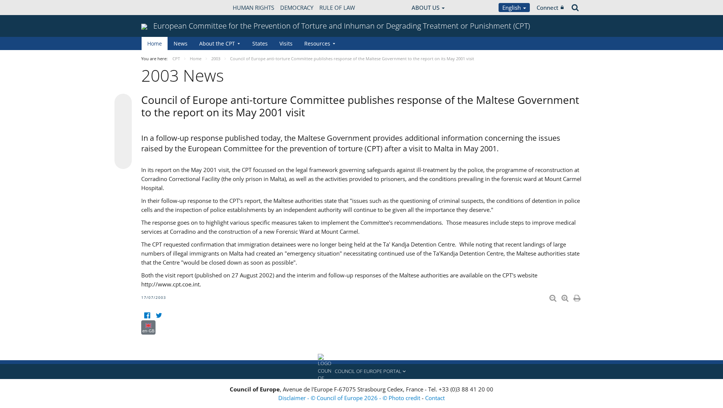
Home (154, 43)
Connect (547, 7)
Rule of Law (337, 7)
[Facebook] (147, 315)
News (181, 43)
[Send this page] (123, 160)
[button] (361, 371)
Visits (286, 43)
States (260, 43)
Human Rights (253, 7)
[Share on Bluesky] (123, 103)
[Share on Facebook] (123, 131)
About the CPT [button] (217, 43)
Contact (435, 398)
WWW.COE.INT (160, 7)
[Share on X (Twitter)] (123, 117)
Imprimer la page (578, 296)
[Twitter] (159, 315)
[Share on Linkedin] (123, 146)
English (512, 7)
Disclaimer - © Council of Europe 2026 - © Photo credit (350, 398)
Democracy (296, 7)
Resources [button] (317, 43)
